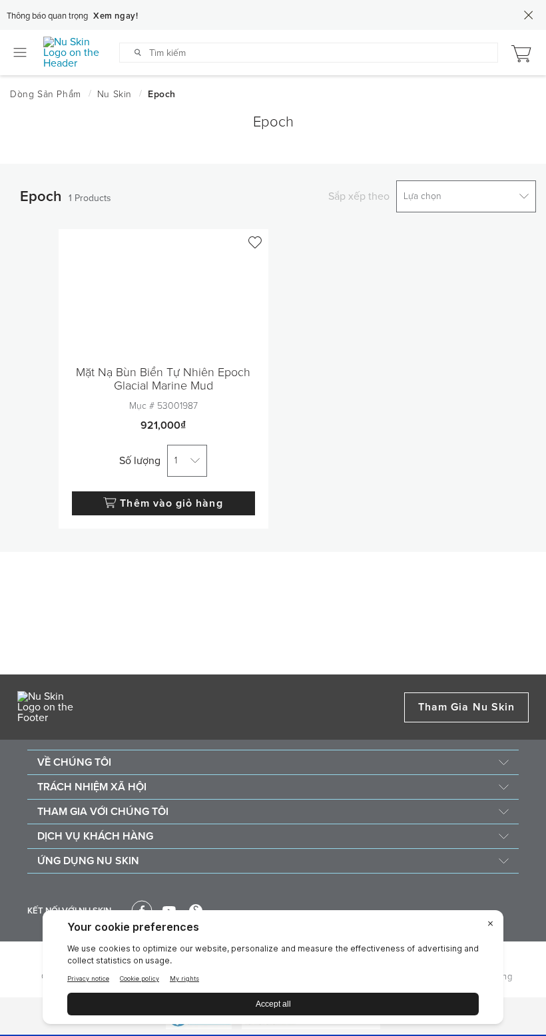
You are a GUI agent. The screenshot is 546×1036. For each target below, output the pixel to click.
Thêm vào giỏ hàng (171, 503)
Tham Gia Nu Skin (466, 707)
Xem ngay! (115, 16)
